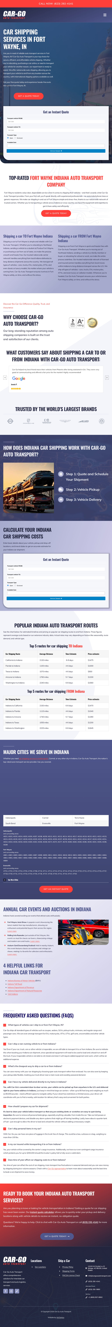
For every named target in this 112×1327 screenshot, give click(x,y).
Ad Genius (60, 1317)
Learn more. (35, 941)
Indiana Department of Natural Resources (25, 990)
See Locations (40, 1267)
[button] (56, 880)
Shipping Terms (68, 1271)
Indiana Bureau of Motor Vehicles (21, 980)
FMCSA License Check (71, 1275)
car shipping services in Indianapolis (33, 758)
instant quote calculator (42, 1212)
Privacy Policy (67, 1267)
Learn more (11, 931)
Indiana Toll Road (15, 984)
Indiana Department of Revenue (21, 987)
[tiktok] (17, 1291)
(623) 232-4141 (90, 1222)
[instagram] (11, 1291)
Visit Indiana (13, 994)
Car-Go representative (57, 1168)
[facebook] (5, 1291)
